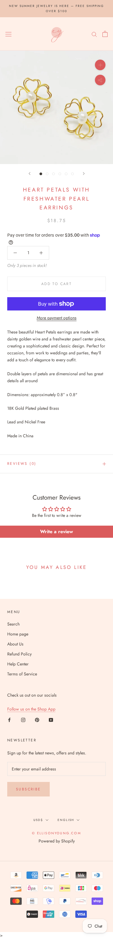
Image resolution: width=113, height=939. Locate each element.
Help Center (18, 664)
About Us (15, 644)
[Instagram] (23, 719)
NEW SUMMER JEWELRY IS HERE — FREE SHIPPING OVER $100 (56, 8)
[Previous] (29, 173)
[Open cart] (105, 34)
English (66, 820)
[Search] (94, 33)
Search (13, 624)
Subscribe (28, 789)
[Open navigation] (8, 33)
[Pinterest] (37, 719)
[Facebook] (9, 719)
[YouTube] (51, 719)
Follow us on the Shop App (31, 709)
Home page (17, 634)
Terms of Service (22, 674)
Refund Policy (19, 654)
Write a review (56, 531)
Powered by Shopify (57, 841)
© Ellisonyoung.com (56, 833)
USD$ (38, 820)
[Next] (84, 173)
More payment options (57, 318)
